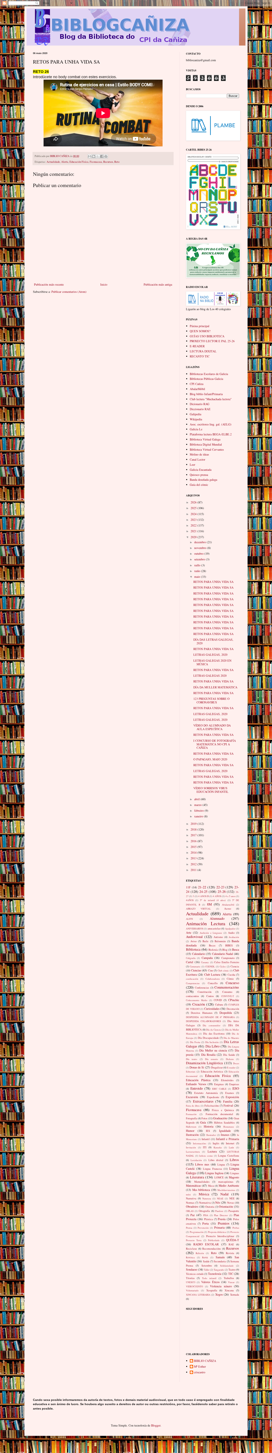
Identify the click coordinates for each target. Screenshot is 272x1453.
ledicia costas (206, 1155)
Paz (192, 1215)
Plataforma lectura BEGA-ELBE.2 (211, 434)
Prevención (203, 1227)
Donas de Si (197, 1067)
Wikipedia (196, 419)
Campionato (228, 958)
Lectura (212, 1151)
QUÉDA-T (232, 1240)
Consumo (227, 992)
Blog (224, 950)
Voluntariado (192, 1290)
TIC (230, 1274)
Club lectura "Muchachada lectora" (211, 399)
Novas (230, 1202)
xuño (197, 571)
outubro (199, 553)
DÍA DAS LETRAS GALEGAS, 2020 (213, 641)
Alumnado (217, 918)
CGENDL (210, 966)
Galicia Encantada (200, 470)
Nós (217, 1202)
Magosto (234, 1177)
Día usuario (211, 1059)
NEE (232, 1198)
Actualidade (53, 162)
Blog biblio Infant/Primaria (206, 394)
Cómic (230, 979)
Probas (235, 1227)
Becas (212, 945)
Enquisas (234, 1084)
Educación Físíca (78, 162)
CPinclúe (233, 1000)
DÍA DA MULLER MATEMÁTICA (215, 687)
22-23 (220, 887)
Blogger (155, 1425)
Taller (207, 1269)
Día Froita (195, 1042)
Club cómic (223, 970)
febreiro (199, 810)
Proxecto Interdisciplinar (220, 1236)
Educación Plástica (198, 1080)
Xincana (229, 1290)
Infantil (206, 1139)
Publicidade (214, 1240)
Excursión (192, 1097)
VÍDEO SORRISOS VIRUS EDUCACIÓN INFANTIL (210, 790)
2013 (194, 858)
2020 (194, 537)
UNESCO (190, 1282)
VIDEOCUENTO (194, 1286)
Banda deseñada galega (203, 480)
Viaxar (231, 1282)
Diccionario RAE (200, 409)
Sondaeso (191, 1269)
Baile (205, 941)
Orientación (226, 1206)
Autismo (218, 937)
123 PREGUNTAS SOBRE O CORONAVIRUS (211, 700)
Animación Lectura (205, 923)
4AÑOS (190, 900)
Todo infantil (209, 1278)
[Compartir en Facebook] (102, 156)
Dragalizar (217, 1067)
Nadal (224, 1194)
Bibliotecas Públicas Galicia (206, 379)
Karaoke (218, 1147)
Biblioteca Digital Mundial (206, 444)
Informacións (199, 1143)
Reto (116, 162)
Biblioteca (193, 949)
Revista (230, 1253)
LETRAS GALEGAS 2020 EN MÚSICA (212, 662)
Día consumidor (211, 1025)
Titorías (190, 1278)
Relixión (200, 1253)
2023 (194, 520)
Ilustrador (211, 1134)
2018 (194, 829)
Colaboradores (212, 978)
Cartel (189, 962)
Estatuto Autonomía (206, 1093)
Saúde (206, 1261)
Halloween (191, 1126)
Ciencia (235, 966)
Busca (235, 949)
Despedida (226, 1013)
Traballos (229, 1278)
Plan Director (221, 1215)
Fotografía (191, 1118)
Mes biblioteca (201, 1190)
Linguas (234, 1173)
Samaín (220, 1257)
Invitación (191, 1147)
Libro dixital (215, 1160)
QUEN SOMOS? (200, 331)
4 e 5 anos (230, 896)
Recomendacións (211, 1248)
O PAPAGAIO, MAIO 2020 (210, 759)
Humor (190, 1131)
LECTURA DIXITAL (203, 351)
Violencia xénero (221, 1286)
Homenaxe (228, 1126)
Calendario (198, 954)
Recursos (108, 162)
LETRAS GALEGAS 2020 (210, 676)
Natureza (206, 1198)
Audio (231, 933)
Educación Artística (212, 1071)
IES (208, 1131)
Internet (230, 1143)
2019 (194, 824)
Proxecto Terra (193, 1240)
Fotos (204, 1118)
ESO (235, 1088)
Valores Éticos (210, 1282)
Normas (190, 1202)
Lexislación (196, 1160)
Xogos (219, 1294)
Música (204, 1194)
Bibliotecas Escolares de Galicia (209, 374)
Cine (210, 970)
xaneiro (199, 816)
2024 (194, 514)
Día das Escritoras (214, 1033)
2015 (194, 847)
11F (188, 887)
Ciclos (223, 966)
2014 (194, 852)
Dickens (230, 1059)
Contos (210, 996)
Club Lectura (212, 974)
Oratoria (209, 1207)
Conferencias (202, 987)
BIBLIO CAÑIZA (205, 1361)
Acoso (227, 908)
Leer (192, 465)
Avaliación (234, 937)
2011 (194, 870)
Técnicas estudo (195, 1274)
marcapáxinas (225, 1182)
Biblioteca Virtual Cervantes (207, 449)
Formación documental (219, 1114)
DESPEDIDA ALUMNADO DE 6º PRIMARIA (210, 1017)
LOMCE (219, 1177)
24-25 (203, 891)
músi (188, 1194)
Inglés (216, 1143)
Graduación (220, 1118)
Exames (229, 1093)
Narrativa (191, 1198)
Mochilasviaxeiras (226, 1190)
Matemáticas (193, 1186)
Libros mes (202, 1164)
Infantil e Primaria (227, 1139)
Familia (227, 1101)
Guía (203, 1122)
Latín (231, 1147)
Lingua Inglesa (214, 1173)
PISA (205, 1215)
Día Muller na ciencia (213, 1050)
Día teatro (191, 1059)
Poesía (221, 1219)
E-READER (197, 346)
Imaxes (225, 1135)
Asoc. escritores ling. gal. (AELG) (210, 424)
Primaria (219, 1227)
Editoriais (190, 1071)
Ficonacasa (96, 162)
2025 (194, 508)
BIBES (229, 945)
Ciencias (196, 970)
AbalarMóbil (197, 389)
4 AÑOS (217, 896)
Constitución (204, 992)
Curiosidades (212, 1009)
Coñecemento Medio (196, 1000)
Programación (197, 1232)
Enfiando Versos (196, 1084)
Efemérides (227, 1080)
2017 (194, 835)
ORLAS (190, 1211)
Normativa (205, 1202)
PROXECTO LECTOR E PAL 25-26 (212, 341)
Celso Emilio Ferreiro (226, 962)
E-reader (231, 1067)
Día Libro (212, 1046)
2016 (194, 841)
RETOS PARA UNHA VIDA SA (213, 582)
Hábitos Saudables (224, 1122)
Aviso (193, 941)
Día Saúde (229, 1055)
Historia (208, 1126)
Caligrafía (191, 958)
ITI (204, 1147)
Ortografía (204, 1211)
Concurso (232, 982)
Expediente (213, 1097)
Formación (191, 1114)
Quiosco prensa (199, 475)
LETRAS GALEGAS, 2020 (210, 655)
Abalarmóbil (228, 904)
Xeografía (211, 1290)
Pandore (219, 1211)
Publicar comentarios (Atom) (68, 292)
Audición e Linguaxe (211, 932)
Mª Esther (200, 1366)
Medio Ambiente (229, 1186)
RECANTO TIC (200, 356)
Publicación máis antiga (158, 284)
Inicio (103, 284)
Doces (236, 1063)
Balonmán (220, 941)
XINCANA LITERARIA (198, 1294)
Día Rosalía (208, 1055)
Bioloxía (213, 950)
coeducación (192, 978)
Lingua (221, 1164)
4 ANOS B (203, 896)
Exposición (232, 1097)
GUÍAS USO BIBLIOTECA (207, 336)
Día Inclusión (212, 1042)
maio (197, 577)
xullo (197, 565)
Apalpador (230, 928)
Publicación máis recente (49, 284)
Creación (198, 1004)
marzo (198, 805)
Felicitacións (211, 1105)
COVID (218, 1000)
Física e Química (223, 1110)
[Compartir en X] (98, 156)
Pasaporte (233, 1211)
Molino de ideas (199, 454)
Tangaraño (219, 1269)
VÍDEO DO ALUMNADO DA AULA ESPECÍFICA (212, 727)
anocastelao (214, 928)
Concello (213, 983)
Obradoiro (192, 1206)
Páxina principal (199, 326)
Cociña (231, 975)
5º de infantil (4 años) (213, 900)
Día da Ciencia (213, 1029)
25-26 (222, 891)
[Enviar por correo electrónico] (90, 156)
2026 (194, 502)
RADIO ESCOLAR (206, 1244)
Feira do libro (193, 1105)
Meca (211, 1186)
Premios (224, 1223)
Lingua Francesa (212, 1169)
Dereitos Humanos (201, 1013)
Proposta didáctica (217, 1232)
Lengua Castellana (228, 1155)
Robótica (190, 1257)
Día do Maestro (231, 1037)
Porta (205, 1223)
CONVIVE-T (227, 996)
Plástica (208, 1219)
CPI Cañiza (196, 384)
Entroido (196, 1088)
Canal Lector (197, 459)
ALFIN (189, 918)
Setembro (206, 1265)
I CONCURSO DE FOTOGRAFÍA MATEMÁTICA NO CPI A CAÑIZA (214, 744)
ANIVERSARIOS (194, 928)
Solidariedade (227, 1265)
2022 (194, 525)
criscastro (199, 1372)
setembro (200, 559)
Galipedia (195, 414)
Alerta (64, 162)
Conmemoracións (226, 987)
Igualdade (225, 1131)
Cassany (205, 962)
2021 (194, 531)
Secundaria (220, 1261)
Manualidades (202, 1182)
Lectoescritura (193, 1151)
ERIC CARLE (219, 1088)
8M (209, 904)
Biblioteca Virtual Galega (205, 439)
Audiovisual (194, 936)
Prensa (189, 1227)
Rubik (205, 1257)
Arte (188, 933)
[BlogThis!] (94, 156)
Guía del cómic (199, 485)
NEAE (220, 1198)
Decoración (233, 1009)
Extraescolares (203, 1101)
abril (197, 799)
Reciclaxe (191, 1248)
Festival (228, 1105)
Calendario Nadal (222, 954)
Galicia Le (196, 429)
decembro (200, 542)
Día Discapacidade (208, 1038)
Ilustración (192, 1135)
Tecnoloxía (214, 1274)
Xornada (234, 1294)
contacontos (192, 996)
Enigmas (219, 1084)
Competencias (193, 983)
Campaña (207, 958)
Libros (234, 1159)
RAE (231, 1244)
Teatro (231, 1269)
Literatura (197, 1177)
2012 (194, 864)
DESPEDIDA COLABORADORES (203, 1021)
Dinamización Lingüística (204, 1062)
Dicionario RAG (199, 404)
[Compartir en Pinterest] (106, 156)
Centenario (195, 966)
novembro (200, 548)
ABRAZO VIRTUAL (198, 908)
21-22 (202, 887)
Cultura (219, 1004)
